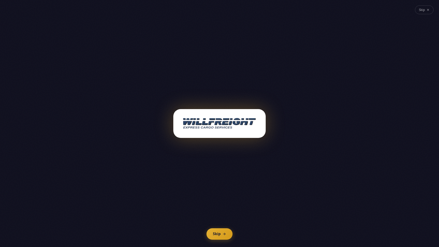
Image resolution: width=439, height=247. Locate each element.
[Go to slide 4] (207, 216)
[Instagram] (335, 11)
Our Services (237, 125)
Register (373, 11)
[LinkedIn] (329, 11)
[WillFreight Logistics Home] (85, 26)
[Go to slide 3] (202, 216)
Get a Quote (363, 26)
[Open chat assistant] (427, 235)
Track (261, 143)
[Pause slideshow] (233, 216)
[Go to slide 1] (193, 216)
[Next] (243, 216)
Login (352, 11)
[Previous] (223, 216)
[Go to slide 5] (211, 216)
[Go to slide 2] (198, 216)
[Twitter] (323, 11)
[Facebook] (316, 11)
